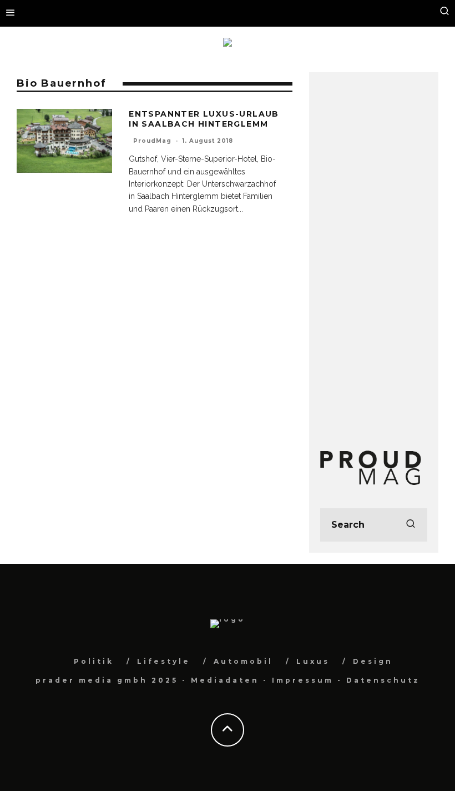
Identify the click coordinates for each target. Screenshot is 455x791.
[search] (410, 525)
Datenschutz (383, 680)
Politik (94, 661)
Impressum (302, 680)
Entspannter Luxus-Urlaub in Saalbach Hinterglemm (204, 119)
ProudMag (152, 140)
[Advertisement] (373, 250)
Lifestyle (163, 661)
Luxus (313, 661)
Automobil (243, 661)
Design (373, 661)
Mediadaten (225, 680)
